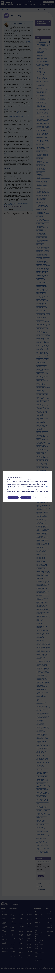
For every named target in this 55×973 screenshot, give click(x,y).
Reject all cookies (26, 497)
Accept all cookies (13, 497)
